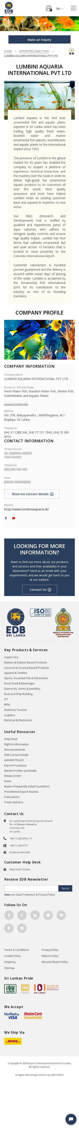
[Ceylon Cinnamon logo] (25, 988)
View (7, 894)
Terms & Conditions (16, 950)
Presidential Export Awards (21, 791)
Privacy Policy (50, 950)
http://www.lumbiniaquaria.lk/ (26, 509)
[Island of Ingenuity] (46, 988)
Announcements (14, 749)
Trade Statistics (13, 802)
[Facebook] (5, 518)
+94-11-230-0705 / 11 (20, 838)
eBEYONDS (57, 1074)
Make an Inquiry (39, 40)
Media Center (12, 776)
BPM (7, 704)
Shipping (9, 962)
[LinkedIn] (35, 915)
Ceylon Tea (11, 657)
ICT (6, 699)
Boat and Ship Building (18, 694)
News (7, 781)
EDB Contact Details (16, 755)
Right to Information (16, 744)
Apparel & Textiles (15, 673)
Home (8, 51)
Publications (12, 797)
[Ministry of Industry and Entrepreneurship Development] (63, 622)
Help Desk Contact (19, 869)
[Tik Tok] (22, 928)
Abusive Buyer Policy (55, 962)
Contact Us (38, 590)
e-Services (48, 6)
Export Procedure (15, 765)
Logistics (9, 715)
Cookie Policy (12, 956)
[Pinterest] (9, 928)
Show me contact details (30, 494)
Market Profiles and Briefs (20, 771)
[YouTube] (13, 518)
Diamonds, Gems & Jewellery (22, 689)
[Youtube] (61, 915)
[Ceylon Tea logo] (10, 988)
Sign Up (65, 888)
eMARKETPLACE (14, 760)
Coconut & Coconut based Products (26, 668)
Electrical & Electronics (18, 720)
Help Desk (10, 739)
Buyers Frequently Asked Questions (27, 786)
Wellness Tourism (15, 710)
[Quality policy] (39, 612)
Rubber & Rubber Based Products (25, 662)
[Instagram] (48, 915)
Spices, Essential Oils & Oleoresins (26, 678)
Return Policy (50, 956)
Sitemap (9, 968)
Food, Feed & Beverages (19, 683)
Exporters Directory (34, 51)
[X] (22, 915)
